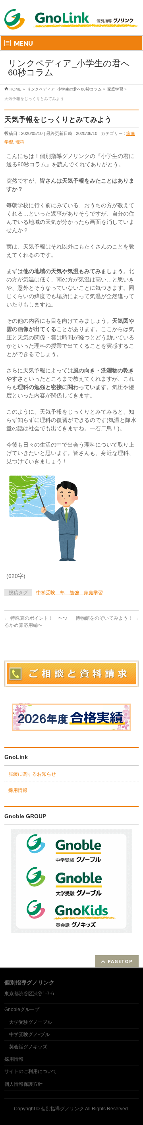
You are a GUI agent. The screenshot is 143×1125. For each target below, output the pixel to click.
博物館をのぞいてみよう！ (107, 618)
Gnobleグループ (21, 1009)
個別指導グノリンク (62, 1109)
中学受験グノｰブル (29, 1034)
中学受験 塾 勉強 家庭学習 (69, 592)
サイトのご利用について (30, 1071)
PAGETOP (120, 961)
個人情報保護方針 (23, 1084)
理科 (19, 141)
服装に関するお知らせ (32, 774)
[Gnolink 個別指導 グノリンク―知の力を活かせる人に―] (71, 24)
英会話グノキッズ (28, 1047)
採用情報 (17, 790)
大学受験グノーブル (30, 1022)
